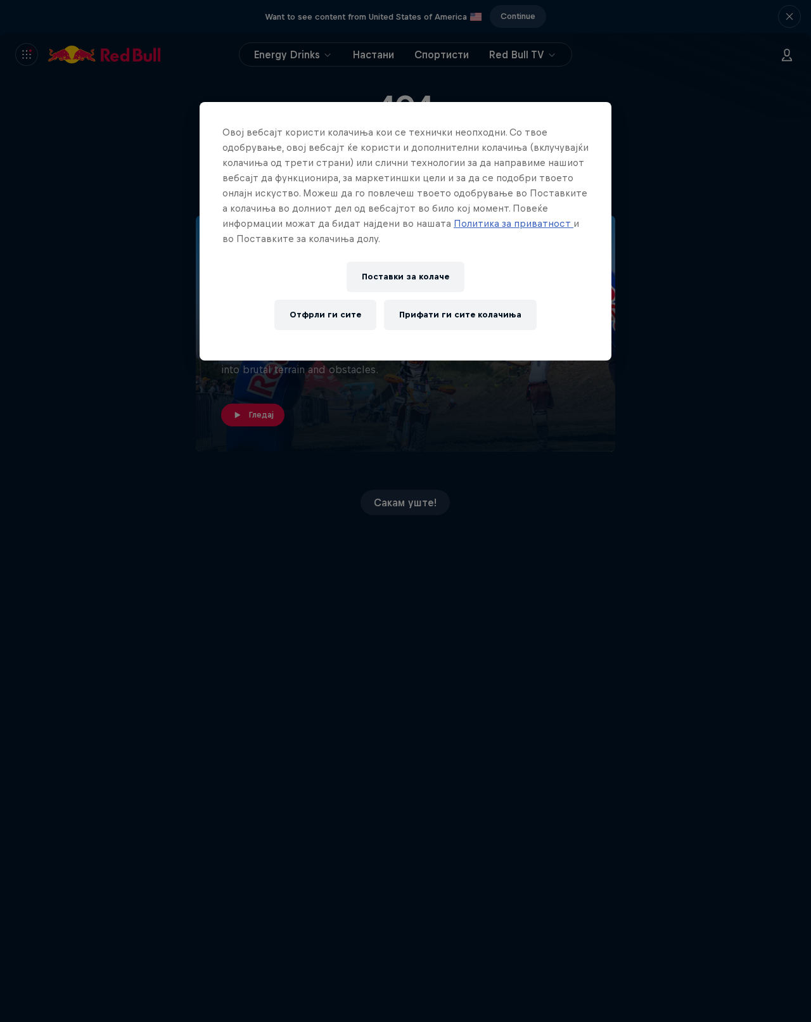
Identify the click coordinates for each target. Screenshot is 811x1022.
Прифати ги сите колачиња (460, 315)
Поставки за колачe (405, 277)
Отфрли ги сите (325, 315)
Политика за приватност (513, 223)
